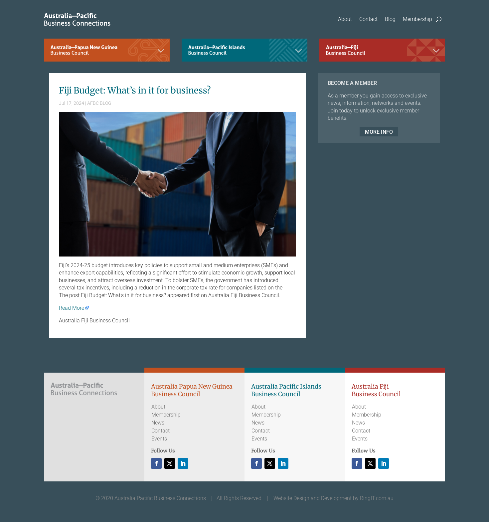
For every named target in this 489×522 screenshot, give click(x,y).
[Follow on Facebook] (156, 463)
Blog (390, 19)
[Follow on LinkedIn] (183, 463)
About (345, 19)
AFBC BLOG (99, 103)
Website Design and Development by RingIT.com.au (333, 498)
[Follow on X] (169, 463)
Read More (71, 308)
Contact (368, 19)
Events (159, 438)
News (157, 423)
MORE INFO (379, 132)
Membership (417, 19)
